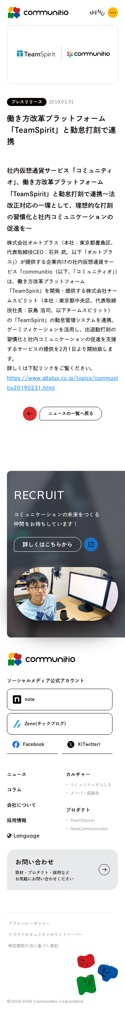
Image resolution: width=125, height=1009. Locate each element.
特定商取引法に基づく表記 (33, 945)
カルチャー (78, 774)
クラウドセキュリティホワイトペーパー (45, 934)
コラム (14, 789)
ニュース (16, 774)
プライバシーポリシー (29, 923)
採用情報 (16, 820)
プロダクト (78, 810)
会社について (21, 805)
